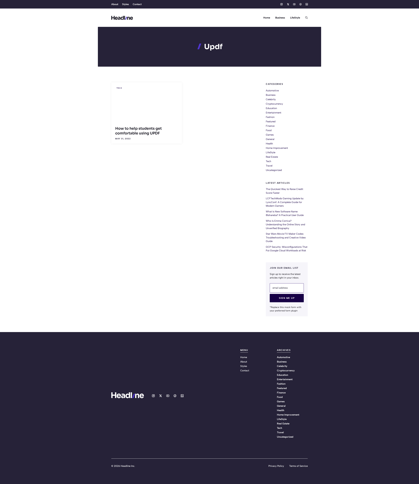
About (114, 4)
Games (270, 134)
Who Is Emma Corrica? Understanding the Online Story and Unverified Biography (285, 224)
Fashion (270, 117)
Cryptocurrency (274, 103)
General (270, 139)
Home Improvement (277, 148)
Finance (270, 125)
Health (269, 143)
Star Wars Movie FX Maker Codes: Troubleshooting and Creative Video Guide (286, 237)
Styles (125, 4)
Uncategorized (274, 170)
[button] (305, 18)
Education (271, 108)
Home (266, 17)
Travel (269, 165)
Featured (270, 121)
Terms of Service (298, 466)
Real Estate (272, 156)
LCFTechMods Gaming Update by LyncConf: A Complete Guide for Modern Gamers (285, 202)
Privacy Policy (276, 466)
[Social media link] (281, 4)
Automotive (272, 90)
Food (269, 130)
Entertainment (273, 112)
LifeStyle (295, 17)
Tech (119, 88)
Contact (137, 4)
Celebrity (271, 99)
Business (280, 17)
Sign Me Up (287, 298)
